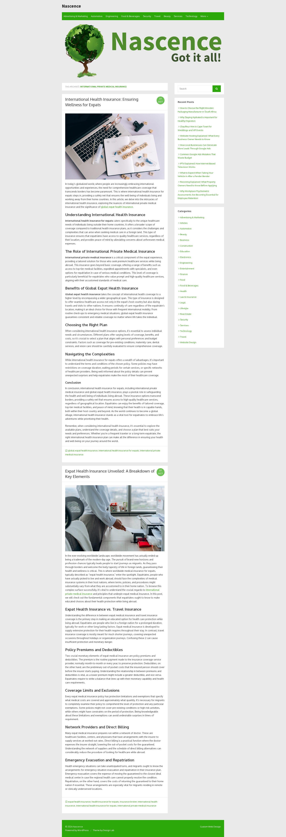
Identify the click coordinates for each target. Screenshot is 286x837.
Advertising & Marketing (76, 16)
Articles (184, 223)
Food (182, 279)
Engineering (112, 16)
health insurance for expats (105, 801)
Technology (191, 16)
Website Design (188, 342)
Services (178, 16)
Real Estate (185, 314)
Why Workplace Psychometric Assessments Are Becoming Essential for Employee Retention (198, 195)
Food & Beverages (130, 16)
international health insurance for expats (119, 450)
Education (185, 251)
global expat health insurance (117, 206)
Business (184, 240)
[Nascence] (143, 51)
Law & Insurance (188, 297)
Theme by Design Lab (103, 830)
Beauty (167, 16)
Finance (184, 274)
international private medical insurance (137, 805)
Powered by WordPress (77, 830)
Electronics (185, 257)
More (203, 16)
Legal (183, 302)
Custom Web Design (210, 826)
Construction (186, 245)
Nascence (71, 6)
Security (147, 16)
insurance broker (128, 801)
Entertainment (187, 268)
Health (183, 291)
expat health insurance (79, 801)
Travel (157, 16)
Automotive (96, 16)
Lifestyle (184, 308)
